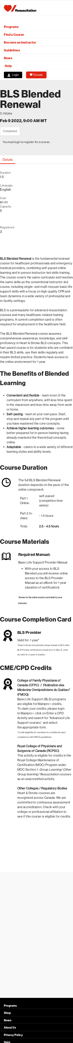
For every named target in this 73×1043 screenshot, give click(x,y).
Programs (11, 27)
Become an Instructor (20, 42)
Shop (7, 1013)
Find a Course (14, 35)
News (8, 58)
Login (15, 74)
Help (8, 66)
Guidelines (12, 50)
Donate (38, 74)
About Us (10, 1027)
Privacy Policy (13, 1035)
